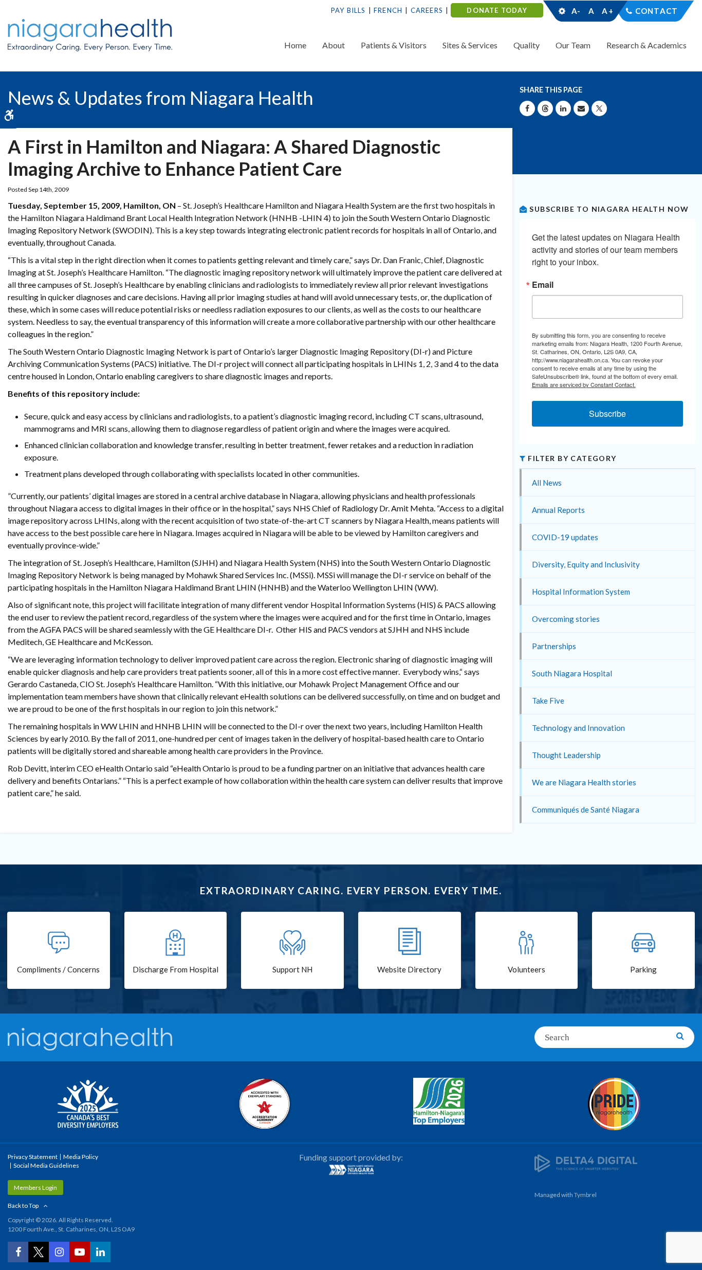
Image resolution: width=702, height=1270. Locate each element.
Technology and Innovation (578, 727)
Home (295, 45)
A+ (607, 10)
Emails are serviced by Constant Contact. (584, 384)
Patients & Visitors (394, 45)
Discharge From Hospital (175, 969)
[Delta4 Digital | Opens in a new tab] (585, 1162)
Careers (427, 10)
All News (547, 482)
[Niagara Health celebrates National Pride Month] (614, 1104)
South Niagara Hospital (572, 673)
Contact (656, 10)
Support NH (292, 969)
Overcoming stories (566, 618)
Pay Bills (348, 10)
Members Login (35, 1187)
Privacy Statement (33, 1157)
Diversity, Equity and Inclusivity (586, 564)
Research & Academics (646, 45)
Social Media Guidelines (46, 1165)
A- (576, 10)
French (388, 10)
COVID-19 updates (565, 537)
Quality (526, 45)
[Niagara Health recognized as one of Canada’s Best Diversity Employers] (88, 1105)
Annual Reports (558, 509)
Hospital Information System (581, 591)
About (333, 45)
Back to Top (23, 1205)
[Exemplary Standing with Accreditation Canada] (263, 1103)
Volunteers (526, 969)
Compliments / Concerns (58, 969)
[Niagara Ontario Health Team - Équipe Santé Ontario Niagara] (351, 1170)
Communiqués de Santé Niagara (585, 809)
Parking (643, 969)
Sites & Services (469, 45)
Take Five (548, 700)
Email (542, 285)
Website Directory (409, 969)
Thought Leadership (566, 755)
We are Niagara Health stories (584, 782)
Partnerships (554, 646)
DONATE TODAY (497, 10)
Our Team (573, 45)
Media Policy (80, 1157)
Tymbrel (585, 1195)
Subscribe (607, 413)
